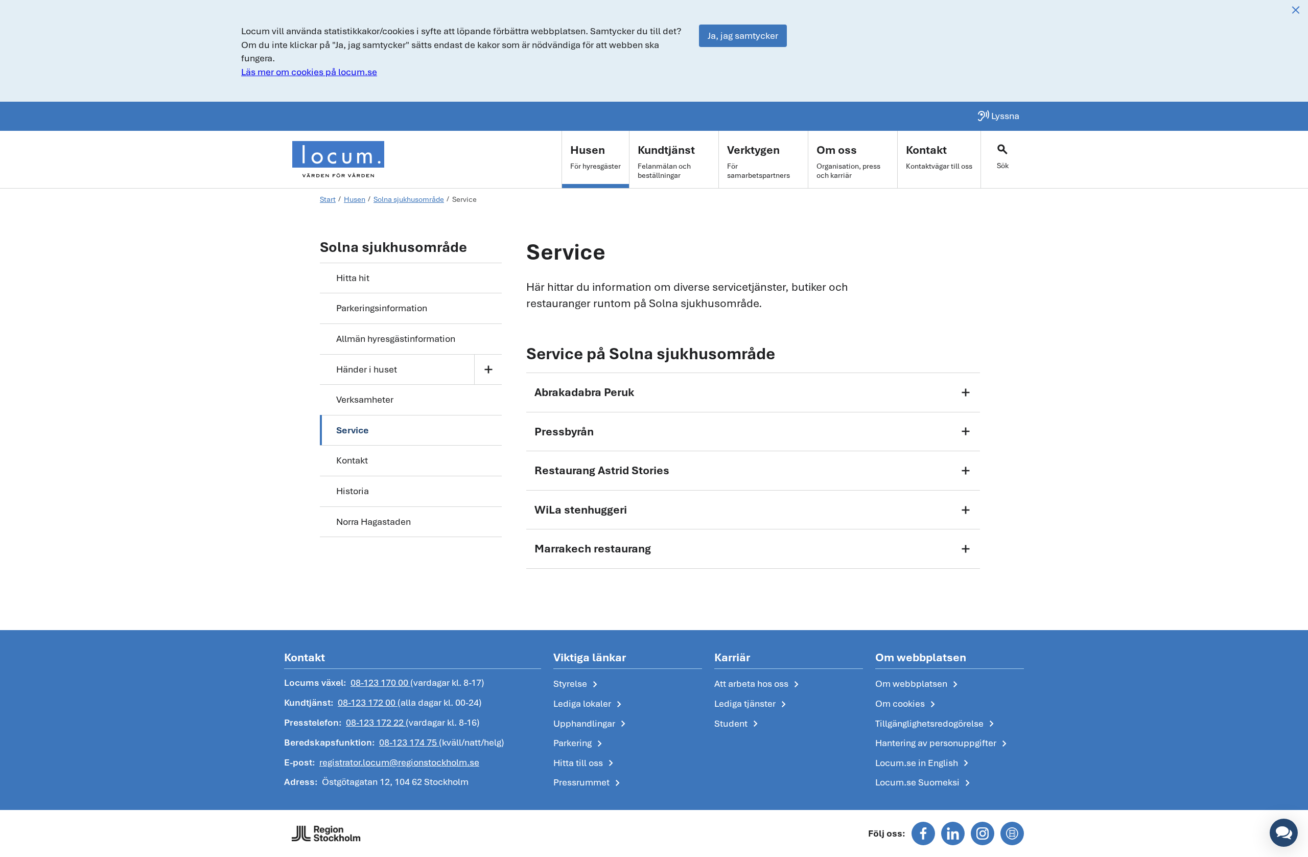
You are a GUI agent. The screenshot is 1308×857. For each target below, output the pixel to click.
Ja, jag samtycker (743, 35)
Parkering (579, 743)
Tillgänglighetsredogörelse (936, 724)
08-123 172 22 (376, 722)
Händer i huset (366, 369)
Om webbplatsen (918, 684)
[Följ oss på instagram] (982, 833)
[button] (1284, 833)
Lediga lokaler (589, 704)
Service (352, 430)
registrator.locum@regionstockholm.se (399, 762)
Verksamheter (364, 399)
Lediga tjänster (752, 704)
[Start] (338, 159)
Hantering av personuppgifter (943, 743)
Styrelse (577, 684)
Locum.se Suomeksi (924, 783)
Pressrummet (588, 783)
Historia (352, 491)
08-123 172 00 (368, 702)
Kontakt (352, 460)
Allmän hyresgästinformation (395, 338)
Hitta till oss (585, 763)
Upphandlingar (591, 724)
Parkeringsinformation (381, 308)
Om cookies (907, 704)
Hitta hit (352, 278)
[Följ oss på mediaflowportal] (1012, 833)
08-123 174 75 (409, 742)
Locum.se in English (923, 763)
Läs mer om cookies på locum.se (309, 72)
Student (738, 724)
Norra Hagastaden (373, 521)
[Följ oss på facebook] (923, 833)
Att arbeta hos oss (758, 684)
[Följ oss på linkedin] (953, 833)
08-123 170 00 (380, 682)
